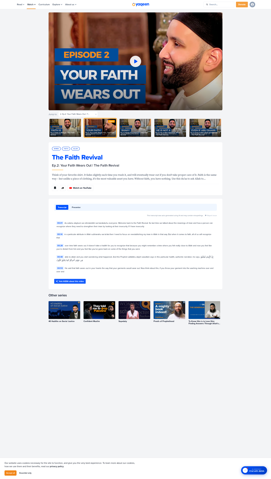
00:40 (60, 256)
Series (56, 149)
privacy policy (57, 466)
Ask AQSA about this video (71, 281)
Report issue (212, 215)
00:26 (60, 245)
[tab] (62, 207)
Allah (75, 149)
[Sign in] (252, 4)
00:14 (59, 234)
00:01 (60, 223)
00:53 (60, 268)
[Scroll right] (222, 128)
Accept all (10, 473)
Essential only (25, 473)
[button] (135, 61)
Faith (66, 149)
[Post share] (63, 188)
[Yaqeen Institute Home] (140, 4)
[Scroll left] (48, 128)
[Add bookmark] (55, 188)
